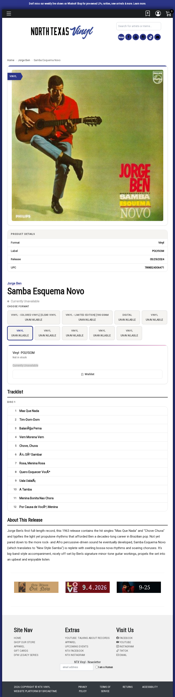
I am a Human (105, 667)
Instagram (126, 646)
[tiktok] (150, 37)
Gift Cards (21, 650)
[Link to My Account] (158, 14)
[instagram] (143, 37)
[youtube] (135, 37)
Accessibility (150, 687)
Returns (128, 687)
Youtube (125, 642)
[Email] (157, 37)
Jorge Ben (24, 60)
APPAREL (19, 646)
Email (123, 655)
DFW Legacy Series (26, 655)
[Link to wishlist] (148, 14)
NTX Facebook (74, 650)
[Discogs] (121, 37)
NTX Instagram (75, 655)
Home (10, 60)
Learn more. (139, 3)
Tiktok (123, 650)
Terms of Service (105, 689)
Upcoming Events (76, 646)
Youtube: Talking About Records (87, 638)
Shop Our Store (24, 642)
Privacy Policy (82, 689)
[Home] (62, 32)
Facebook (126, 638)
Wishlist (89, 374)
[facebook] (128, 37)
